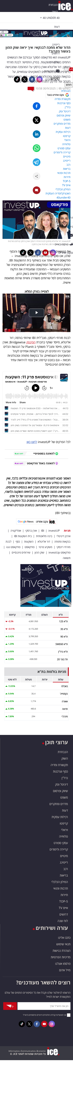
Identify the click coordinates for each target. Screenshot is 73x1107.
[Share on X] (36, 120)
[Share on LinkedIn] (36, 134)
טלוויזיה (63, 836)
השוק (55, 12)
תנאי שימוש (63, 944)
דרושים (63, 914)
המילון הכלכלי (59, 882)
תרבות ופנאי (60, 888)
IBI (42, 530)
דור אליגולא (44, 541)
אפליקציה (16, 530)
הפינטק (30, 342)
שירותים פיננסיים (21, 552)
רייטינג (64, 862)
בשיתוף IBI (64, 88)
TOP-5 (63, 901)
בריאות (64, 875)
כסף (18, 541)
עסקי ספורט (61, 843)
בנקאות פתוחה (62, 541)
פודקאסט (29, 547)
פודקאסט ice (13, 547)
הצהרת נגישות (61, 950)
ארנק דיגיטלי (63, 536)
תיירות (64, 895)
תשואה (66, 558)
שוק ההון (39, 552)
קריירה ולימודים (59, 849)
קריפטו (64, 823)
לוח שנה (63, 921)
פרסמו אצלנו (62, 963)
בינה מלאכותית (44, 536)
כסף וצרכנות (60, 771)
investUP (54, 530)
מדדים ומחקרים (58, 804)
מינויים (64, 856)
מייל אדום (64, 970)
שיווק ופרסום (60, 791)
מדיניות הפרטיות (60, 957)
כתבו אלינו (64, 937)
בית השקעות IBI (23, 536)
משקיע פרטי (45, 547)
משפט (64, 797)
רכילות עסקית (60, 817)
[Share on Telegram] (36, 162)
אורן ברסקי (31, 530)
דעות (57, 27)
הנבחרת (53, 5)
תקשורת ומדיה (59, 765)
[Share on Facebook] (36, 106)
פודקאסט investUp (59, 552)
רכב (65, 869)
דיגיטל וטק (61, 784)
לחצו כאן (32, 442)
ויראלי (64, 830)
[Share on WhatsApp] (36, 148)
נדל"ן (65, 778)
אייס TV (63, 908)
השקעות (28, 541)
